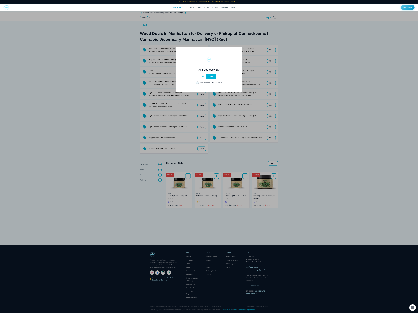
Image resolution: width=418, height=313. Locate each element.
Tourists (215, 7)
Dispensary (178, 7)
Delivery (225, 7)
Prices (206, 7)
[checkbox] (209, 83)
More (233, 7)
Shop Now (190, 7)
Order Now (407, 7)
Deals (199, 7)
